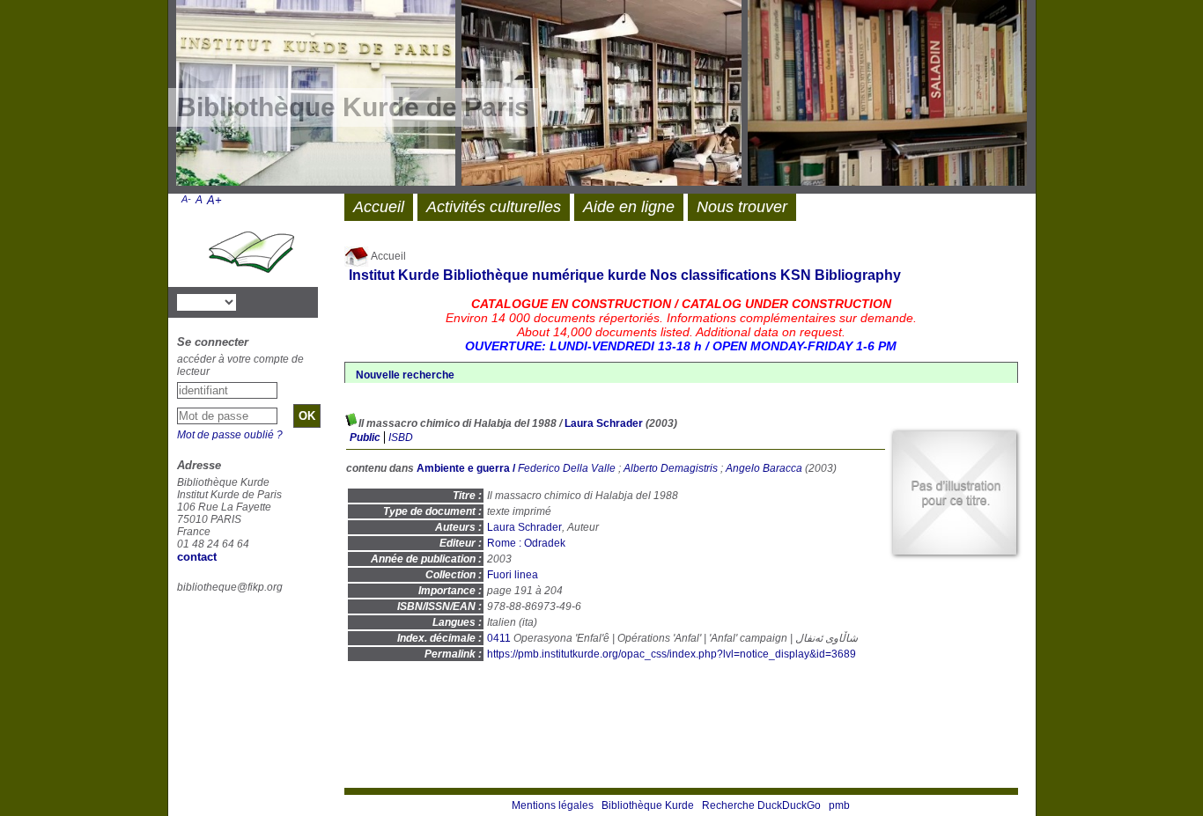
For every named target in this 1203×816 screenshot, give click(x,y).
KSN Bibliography (840, 275)
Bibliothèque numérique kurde (544, 275)
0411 (499, 638)
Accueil (387, 256)
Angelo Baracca (764, 468)
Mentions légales (553, 805)
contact (197, 556)
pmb (839, 805)
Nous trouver (742, 207)
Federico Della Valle (567, 468)
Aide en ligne (629, 207)
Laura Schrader (604, 423)
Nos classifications (713, 275)
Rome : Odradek (526, 543)
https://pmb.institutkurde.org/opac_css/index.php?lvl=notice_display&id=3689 (671, 654)
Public (365, 437)
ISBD (400, 437)
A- (186, 199)
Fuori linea (512, 575)
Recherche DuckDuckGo (761, 805)
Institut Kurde (394, 275)
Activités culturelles (493, 207)
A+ (214, 200)
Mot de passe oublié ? (230, 435)
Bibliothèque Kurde (648, 805)
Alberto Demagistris (671, 468)
